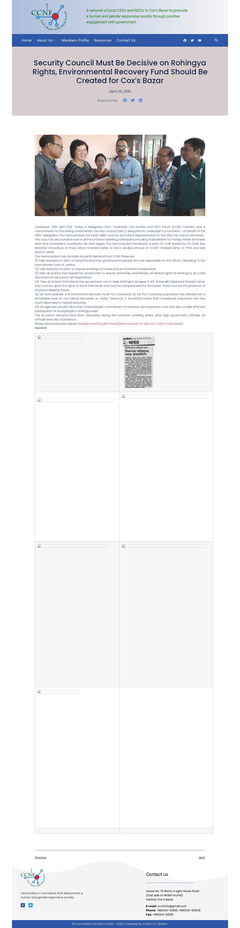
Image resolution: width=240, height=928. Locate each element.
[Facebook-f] (23, 905)
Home (27, 40)
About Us (44, 40)
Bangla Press (88, 324)
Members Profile (75, 40)
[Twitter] (30, 905)
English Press (107, 324)
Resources (103, 40)
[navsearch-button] (216, 40)
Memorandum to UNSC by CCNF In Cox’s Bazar (150, 324)
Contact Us (126, 40)
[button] (125, 100)
